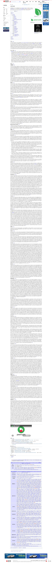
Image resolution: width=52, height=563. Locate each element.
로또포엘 (24, 491)
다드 (26, 528)
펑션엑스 (26, 537)
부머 (29, 481)
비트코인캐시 (37, 474)
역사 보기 (27, 4)
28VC (17, 489)
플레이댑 (27, 519)
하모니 (21, 488)
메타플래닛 (34, 517)
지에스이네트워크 (28, 532)
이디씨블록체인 (28, 485)
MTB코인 (20, 489)
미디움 (19, 481)
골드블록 (28, 489)
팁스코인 (38, 515)
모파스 (35, 480)
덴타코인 (31, 528)
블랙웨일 (32, 493)
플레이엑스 (33, 519)
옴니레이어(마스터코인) (33, 465)
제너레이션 (23, 525)
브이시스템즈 (31, 481)
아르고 (22, 482)
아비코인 (31, 495)
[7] (35, 160)
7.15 (26, 443)
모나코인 (21, 465)
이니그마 (25, 485)
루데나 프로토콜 (25, 517)
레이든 (20, 476)
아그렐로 (25, 495)
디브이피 (20, 490)
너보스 (17, 479)
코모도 (35, 511)
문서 (10, 4)
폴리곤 (25, 501)
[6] (31, 81)
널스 (19, 479)
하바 (22, 527)
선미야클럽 (31, 513)
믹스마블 (19, 518)
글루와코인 (33, 503)
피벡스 (40, 511)
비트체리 (35, 481)
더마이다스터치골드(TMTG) (28, 512)
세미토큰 (38, 513)
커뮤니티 (24, 2)
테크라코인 (18, 500)
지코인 (27, 511)
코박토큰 (26, 499)
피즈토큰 (20, 502)
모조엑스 (32, 492)
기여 (43, 0)
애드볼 (40, 523)
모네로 (24, 510)
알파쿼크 (35, 523)
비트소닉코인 (18, 540)
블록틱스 (35, 493)
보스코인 (26, 481)
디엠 (17, 465)
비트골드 (26, 465)
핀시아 (19, 488)
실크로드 (27, 464)
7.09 (20, 443)
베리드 (19, 493)
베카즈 (21, 481)
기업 (25, 469)
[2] (32, 48)
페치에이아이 (18, 501)
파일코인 (23, 537)
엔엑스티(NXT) (34, 483)
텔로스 (22, 487)
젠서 (40, 544)
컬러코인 (39, 486)
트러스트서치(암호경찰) (37, 500)
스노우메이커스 (29, 522)
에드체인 (26, 524)
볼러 (27, 481)
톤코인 (27, 500)
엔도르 (24, 531)
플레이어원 (30, 519)
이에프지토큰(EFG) (29, 514)
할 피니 (33, 468)
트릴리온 (36, 515)
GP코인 (20, 503)
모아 (30, 480)
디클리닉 (35, 528)
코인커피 (37, 507)
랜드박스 (39, 512)
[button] (40, 462)
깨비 (22, 512)
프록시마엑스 (28, 537)
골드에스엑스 (20, 512)
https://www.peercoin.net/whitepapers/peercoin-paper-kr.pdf (26, 442)
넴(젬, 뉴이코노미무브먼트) (27, 479)
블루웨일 (38, 493)
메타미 (39, 529)
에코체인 (31, 483)
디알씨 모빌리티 (30, 490)
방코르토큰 (29, 539)
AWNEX (18, 503)
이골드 (35, 544)
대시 (19, 510)
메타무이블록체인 (22, 480)
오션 (31, 531)
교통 (6, 9)
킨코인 (37, 499)
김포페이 (20, 543)
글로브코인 (29, 503)
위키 (23, 1)
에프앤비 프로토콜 (33, 496)
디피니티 (22, 536)
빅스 (27, 540)
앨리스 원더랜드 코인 (19, 524)
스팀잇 (25, 464)
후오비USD (21, 542)
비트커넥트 (27, 544)
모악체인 (33, 480)
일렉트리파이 (36, 498)
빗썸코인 (29, 540)
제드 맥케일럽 (24, 468)
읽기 (23, 4)
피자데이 (33, 464)
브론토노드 (29, 493)
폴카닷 (31, 487)
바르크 (38, 492)
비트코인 (27, 42)
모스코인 (37, 517)
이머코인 (20, 498)
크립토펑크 (27, 515)
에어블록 (19, 531)
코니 (26, 541)
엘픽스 (29, 531)
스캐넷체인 (33, 522)
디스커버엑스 (23, 490)
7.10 (21, 443)
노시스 (21, 528)
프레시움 (30, 501)
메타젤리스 (24, 513)
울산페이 (28, 543)
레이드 (21, 517)
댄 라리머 (18, 467)
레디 (17, 491)
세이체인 (38, 481)
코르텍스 (23, 499)
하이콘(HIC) (25, 502)
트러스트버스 (32, 500)
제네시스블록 (19, 97)
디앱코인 (34, 512)
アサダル (39, 560)
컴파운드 (18, 515)
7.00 (12, 443)
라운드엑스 (36, 490)
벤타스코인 (35, 539)
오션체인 (33, 531)
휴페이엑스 (20, 509)
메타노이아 (20, 492)
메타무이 (26, 492)
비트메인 (20, 464)
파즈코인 (39, 508)
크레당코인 (34, 526)
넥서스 (23, 479)
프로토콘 (34, 487)
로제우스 (29, 491)
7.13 (24, 443)
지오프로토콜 (29, 507)
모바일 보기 (20, 551)
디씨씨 (26, 490)
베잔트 (17, 505)
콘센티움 (30, 499)
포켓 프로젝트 (22, 501)
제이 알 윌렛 (27, 468)
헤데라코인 (35, 488)
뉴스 (33, 1)
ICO (15, 464)
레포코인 (21, 491)
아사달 (31, 560)
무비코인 (18, 521)
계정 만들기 (46, 0)
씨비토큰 (22, 495)
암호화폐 (7, 13)
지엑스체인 (31, 532)
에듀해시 (23, 524)
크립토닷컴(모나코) (24, 508)
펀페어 (25, 519)
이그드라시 (21, 485)
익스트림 (25, 498)
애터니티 (37, 482)
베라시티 (26, 521)
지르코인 (34, 514)
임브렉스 (40, 498)
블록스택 (32, 536)
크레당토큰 (38, 526)
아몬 (25, 506)
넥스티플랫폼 (36, 503)
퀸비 (24, 515)
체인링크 (36, 532)
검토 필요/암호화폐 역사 (15, 547)
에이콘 (32, 524)
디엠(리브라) (27, 504)
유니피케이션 (18, 485)
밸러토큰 (32, 539)
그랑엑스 (34, 489)
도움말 (4, 19)
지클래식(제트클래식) (31, 511)
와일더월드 (32, 497)
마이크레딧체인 (30, 529)
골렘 (20, 536)
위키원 (41, 560)
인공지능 (16, 469)
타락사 (24, 535)
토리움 (33, 508)
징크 (34, 532)
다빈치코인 (18, 504)
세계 (6, 10)
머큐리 (21, 510)
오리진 (30, 497)
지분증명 (33, 43)
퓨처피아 (27, 501)
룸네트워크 (28, 517)
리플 (19, 465)
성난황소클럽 (35, 513)
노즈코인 (39, 503)
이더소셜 (20, 525)
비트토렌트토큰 (36, 536)
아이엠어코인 (21, 523)
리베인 (21, 529)
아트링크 (30, 523)
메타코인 (26, 480)
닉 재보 (16, 467)
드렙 (38, 479)
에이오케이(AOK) (27, 483)
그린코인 (18, 510)
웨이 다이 (21, 468)
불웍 (31, 510)
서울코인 (26, 543)
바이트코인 (28, 510)
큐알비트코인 (20, 508)
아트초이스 (38, 495)
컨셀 (17, 499)
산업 (24, 469)
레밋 (22, 478)
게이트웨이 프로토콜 (23, 503)
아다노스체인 (27, 495)
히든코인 (23, 509)
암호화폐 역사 (20, 547)
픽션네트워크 (19, 527)
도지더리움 (18, 476)
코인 (30, 1)
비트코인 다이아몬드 (28, 474)
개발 (17, 469)
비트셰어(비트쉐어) (24, 476)
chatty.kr (45, 560)
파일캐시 (20, 537)
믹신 (25, 510)
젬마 (32, 514)
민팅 (24, 95)
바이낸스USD (22, 539)
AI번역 (27, 1)
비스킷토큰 (25, 518)
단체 (26, 469)
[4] (24, 61)
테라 (28, 508)
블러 (37, 539)
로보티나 (27, 491)
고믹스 (17, 544)
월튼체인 (18, 535)
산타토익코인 (20, 522)
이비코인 (22, 498)
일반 (6, 14)
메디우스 (37, 529)
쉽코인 (36, 505)
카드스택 (32, 486)
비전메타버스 (28, 518)
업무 (27, 469)
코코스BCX (18, 519)
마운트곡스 (17, 464)
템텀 (31, 508)
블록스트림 (17, 380)
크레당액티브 (31, 526)
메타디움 (23, 492)
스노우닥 (26, 522)
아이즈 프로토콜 (34, 495)
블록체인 (4, 13)
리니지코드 (34, 491)
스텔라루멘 (30, 478)
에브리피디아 (29, 524)
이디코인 (21, 532)
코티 (39, 507)
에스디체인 (29, 534)
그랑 (27, 503)
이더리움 (37, 465)
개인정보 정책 (12, 551)
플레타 (39, 487)
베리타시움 (21, 493)
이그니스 (40, 497)
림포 (27, 529)
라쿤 (19, 517)
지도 (6, 12)
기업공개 (40, 96)
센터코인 (30, 505)
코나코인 (20, 515)
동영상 (39, 1)
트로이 (33, 515)
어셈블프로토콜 (22, 496)
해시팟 (28, 502)
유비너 (18, 525)
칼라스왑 (23, 541)
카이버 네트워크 (20, 541)
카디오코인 (39, 532)
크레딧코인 (33, 499)
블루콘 (19, 505)
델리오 (24, 504)
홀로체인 (39, 488)
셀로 (32, 505)
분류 (11, 547)
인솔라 (21, 486)
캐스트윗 (33, 525)
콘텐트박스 (25, 526)
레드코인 (35, 504)
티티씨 (27, 487)
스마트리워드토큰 (37, 518)
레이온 (19, 491)
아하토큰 (32, 523)
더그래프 (28, 528)
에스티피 (23, 514)
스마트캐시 (34, 510)
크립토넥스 (34, 541)
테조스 (20, 487)
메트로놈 (29, 480)
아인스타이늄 (19, 475)
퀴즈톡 (28, 526)
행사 (36, 469)
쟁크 (20, 507)
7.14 (25, 443)
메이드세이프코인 (29, 536)
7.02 (14, 443)
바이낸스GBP (18, 539)
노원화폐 (23, 543)
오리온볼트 (27, 497)
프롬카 (32, 501)
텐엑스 (30, 508)
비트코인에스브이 (33, 474)
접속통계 (48, 561)
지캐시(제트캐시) (24, 511)
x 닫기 (48, 4)
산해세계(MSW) (32, 518)
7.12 (23, 443)
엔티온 (35, 534)
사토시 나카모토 (23, 42)
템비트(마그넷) (21, 519)
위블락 (18, 532)
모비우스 (26, 478)
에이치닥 (32, 534)
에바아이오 (37, 496)
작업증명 (40, 43)
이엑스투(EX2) (38, 544)
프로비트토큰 (18, 542)
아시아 (4, 10)
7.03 (15, 443)
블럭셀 (25, 544)
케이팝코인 (37, 525)
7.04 (16, 443)
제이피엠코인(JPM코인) (24, 507)
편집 (24, 4)
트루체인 (25, 487)
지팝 (27, 525)
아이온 (24, 482)
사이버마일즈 (22, 505)
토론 (42, 0)
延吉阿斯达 (37, 560)
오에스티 (28, 476)
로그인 (48, 0)
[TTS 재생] (39, 2)
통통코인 (36, 508)
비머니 (23, 465)
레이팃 (38, 528)
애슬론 (31, 506)
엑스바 (39, 506)
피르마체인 (37, 501)
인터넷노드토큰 (21, 535)
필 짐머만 (31, 468)
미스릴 (23, 521)
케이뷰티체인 (19, 499)
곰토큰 (19, 544)
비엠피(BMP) (34, 521)
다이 (24, 512)
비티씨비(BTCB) (24, 540)
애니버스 (38, 523)
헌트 (34, 502)
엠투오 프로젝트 (24, 497)
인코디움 (30, 498)
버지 (30, 510)
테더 (37, 541)
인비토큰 (28, 498)
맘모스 (19, 480)
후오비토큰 (25, 542)
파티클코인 (37, 511)
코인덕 (35, 507)
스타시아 (36, 522)
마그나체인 (22, 544)
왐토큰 (38, 531)
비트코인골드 (24, 474)
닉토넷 (32, 479)
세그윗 (23, 464)
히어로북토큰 (36, 519)
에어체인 (21, 531)
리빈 (23, 529)
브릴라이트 (21, 518)
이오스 (39, 465)
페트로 (30, 543)
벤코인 (27, 493)
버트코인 (18, 474)
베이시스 (25, 493)
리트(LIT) (21, 513)
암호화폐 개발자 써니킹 (17, 450)
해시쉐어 (32, 475)
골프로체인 (31, 489)
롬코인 (31, 491)
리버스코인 (19, 529)
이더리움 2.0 (33, 476)
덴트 (32, 528)
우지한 (18, 468)
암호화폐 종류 (24, 547)
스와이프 (39, 505)
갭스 (19, 528)
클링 (35, 499)
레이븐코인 (18, 513)
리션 (39, 491)
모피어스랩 (38, 480)
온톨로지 (36, 531)
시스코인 (22, 506)
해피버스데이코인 (31, 502)
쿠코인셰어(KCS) (31, 541)
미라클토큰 (20, 521)
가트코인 (25, 489)
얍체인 (21, 483)
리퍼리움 (26, 529)
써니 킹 (35, 32)
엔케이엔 (37, 483)
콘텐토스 (23, 526)
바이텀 (29, 513)
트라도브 (29, 500)
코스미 (28, 499)
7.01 (13, 443)
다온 (33, 479)
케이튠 (35, 525)
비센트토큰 (39, 539)
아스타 (27, 506)
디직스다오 (36, 512)
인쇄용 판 (4, 24)
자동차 (4, 9)
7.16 (27, 443)
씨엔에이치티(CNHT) (33, 540)
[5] (30, 92)
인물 (35, 469)
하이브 (22, 502)
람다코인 (25, 536)
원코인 (33, 544)
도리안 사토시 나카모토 (26, 467)
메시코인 (32, 517)
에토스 (34, 524)
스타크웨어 (37, 510)
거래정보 (43, 1)
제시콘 (26, 525)
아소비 (18, 523)
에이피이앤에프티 (28, 496)
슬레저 (20, 506)
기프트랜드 (38, 489)
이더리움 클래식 (38, 476)
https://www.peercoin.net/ (20, 447)
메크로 (17, 492)
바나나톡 (36, 492)
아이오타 (23, 534)
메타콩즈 (27, 513)
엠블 (36, 534)
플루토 (34, 501)
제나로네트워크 (25, 486)
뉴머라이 (24, 528)
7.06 (18, 443)
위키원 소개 (15, 551)
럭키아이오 (39, 490)
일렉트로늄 (18, 507)
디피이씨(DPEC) (31, 504)
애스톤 (18, 496)
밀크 (34, 492)
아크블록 (30, 482)
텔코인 (20, 500)
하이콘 (24, 488)
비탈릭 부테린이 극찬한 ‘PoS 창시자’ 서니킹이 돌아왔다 (23, 441)
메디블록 (34, 529)
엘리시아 (20, 497)
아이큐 (24, 523)
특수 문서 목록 (5, 23)
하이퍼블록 (26, 488)
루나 (36, 504)
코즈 (27, 541)
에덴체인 (23, 483)
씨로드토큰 (19, 495)
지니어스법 (30, 464)
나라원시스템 (34, 560)
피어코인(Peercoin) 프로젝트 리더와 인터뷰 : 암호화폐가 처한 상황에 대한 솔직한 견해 (24, 452)
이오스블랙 (34, 485)
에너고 (25, 496)
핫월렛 (13, 212)
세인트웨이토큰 (26, 505)
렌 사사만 (35, 467)
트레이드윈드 (30, 515)
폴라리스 (29, 487)
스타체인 (39, 522)
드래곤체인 (36, 479)
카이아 (34, 486)
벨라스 (23, 481)
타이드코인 (29, 475)
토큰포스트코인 (24, 500)
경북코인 (18, 543)
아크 (27, 482)
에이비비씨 (34, 506)
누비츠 (15, 465)
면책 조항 (17, 551)
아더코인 (19, 482)
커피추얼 (33, 507)
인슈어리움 (23, 532)
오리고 (20, 511)
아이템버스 (27, 523)
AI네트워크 (18, 536)
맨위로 (50, 561)
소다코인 (34, 505)
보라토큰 (28, 521)
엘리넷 (18, 497)
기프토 (36, 489)
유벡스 (37, 497)
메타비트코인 (28, 492)
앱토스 (19, 483)
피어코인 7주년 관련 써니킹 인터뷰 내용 (19, 439)
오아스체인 (39, 534)
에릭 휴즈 (16, 468)
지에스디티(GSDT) (38, 514)
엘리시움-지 (26, 531)
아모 (20, 534)
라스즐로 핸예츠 (32, 467)
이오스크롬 (37, 485)
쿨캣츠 (23, 515)
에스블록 (30, 544)
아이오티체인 (26, 534)
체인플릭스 (30, 525)
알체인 (35, 482)
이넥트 (17, 498)
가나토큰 (18, 528)
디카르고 (33, 490)
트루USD (39, 541)
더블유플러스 (21, 504)
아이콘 (26, 482)
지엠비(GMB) (28, 486)
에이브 (25, 514)
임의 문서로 (5, 18)
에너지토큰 (20, 514)
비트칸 (21, 540)
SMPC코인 (22, 489)
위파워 (35, 497)
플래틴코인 (37, 487)
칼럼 (36, 1)
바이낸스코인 (25, 539)
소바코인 (23, 522)
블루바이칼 (31, 521)
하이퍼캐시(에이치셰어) (31, 488)
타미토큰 (40, 499)
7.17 (28, 443)
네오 (20, 479)
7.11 (22, 443)
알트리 (29, 506)
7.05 (17, 443)
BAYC (17, 512)
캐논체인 (37, 486)
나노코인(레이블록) (19, 478)
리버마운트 (37, 491)
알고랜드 (33, 482)
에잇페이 (37, 506)
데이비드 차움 (21, 467)
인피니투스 (33, 498)
